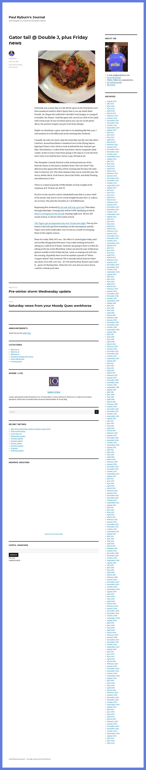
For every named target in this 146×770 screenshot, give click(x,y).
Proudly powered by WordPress (39, 759)
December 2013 (113, 467)
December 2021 (113, 236)
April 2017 (110, 371)
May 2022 (110, 224)
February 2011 (112, 548)
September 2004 (113, 734)
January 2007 (112, 666)
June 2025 (110, 135)
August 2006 (111, 678)
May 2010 (110, 570)
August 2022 (111, 217)
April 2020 (111, 284)
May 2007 (110, 657)
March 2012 (111, 517)
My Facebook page (114, 78)
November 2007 (113, 642)
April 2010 (110, 572)
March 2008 (111, 633)
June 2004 (111, 741)
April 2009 (111, 601)
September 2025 (113, 128)
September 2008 (113, 618)
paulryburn (13, 58)
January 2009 (112, 609)
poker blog (27, 333)
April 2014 (110, 457)
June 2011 (110, 539)
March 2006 (111, 690)
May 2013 (110, 484)
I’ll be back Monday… (18, 432)
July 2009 (110, 594)
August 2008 (111, 621)
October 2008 (112, 616)
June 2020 (111, 279)
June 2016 (110, 395)
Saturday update (17, 446)
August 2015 (111, 419)
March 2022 (111, 229)
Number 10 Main (53, 392)
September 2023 (113, 185)
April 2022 (111, 226)
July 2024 (110, 161)
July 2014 (110, 450)
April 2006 (111, 688)
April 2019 (110, 313)
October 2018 (112, 327)
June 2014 (110, 452)
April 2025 (111, 140)
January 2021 (112, 262)
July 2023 (110, 190)
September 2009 (113, 589)
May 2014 (110, 455)
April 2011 (110, 544)
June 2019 (110, 308)
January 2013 (112, 493)
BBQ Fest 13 (15, 354)
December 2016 (113, 380)
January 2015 (112, 435)
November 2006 (113, 671)
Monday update (17, 441)
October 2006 (112, 673)
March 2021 (111, 258)
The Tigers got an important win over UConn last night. (60, 223)
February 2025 (112, 145)
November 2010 (113, 556)
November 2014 (113, 440)
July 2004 (110, 738)
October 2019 (112, 298)
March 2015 (111, 431)
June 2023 (111, 193)
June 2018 (110, 337)
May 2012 (110, 512)
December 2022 (113, 207)
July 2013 (110, 479)
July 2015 (110, 421)
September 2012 (113, 503)
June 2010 (110, 568)
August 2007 (111, 649)
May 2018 (110, 339)
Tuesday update (17, 439)
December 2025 (113, 121)
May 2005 (110, 714)
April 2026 (111, 111)
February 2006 (112, 693)
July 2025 (110, 133)
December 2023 (113, 178)
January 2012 (112, 522)
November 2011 (112, 527)
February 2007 (112, 664)
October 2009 (112, 587)
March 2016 (111, 402)
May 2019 (110, 310)
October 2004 (112, 731)
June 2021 (110, 250)
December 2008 (113, 611)
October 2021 (112, 241)
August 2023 (111, 188)
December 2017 (112, 351)
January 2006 (112, 695)
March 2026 (111, 113)
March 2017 (111, 373)
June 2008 (111, 625)
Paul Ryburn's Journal (27, 17)
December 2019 (113, 294)
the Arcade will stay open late (71, 207)
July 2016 (110, 392)
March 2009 (111, 604)
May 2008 (111, 628)
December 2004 (113, 726)
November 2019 (112, 296)
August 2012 (111, 505)
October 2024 (112, 154)
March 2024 (111, 171)
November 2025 (113, 123)
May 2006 (111, 685)
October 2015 (112, 414)
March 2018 (111, 344)
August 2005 (111, 707)
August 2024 (111, 159)
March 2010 (111, 575)
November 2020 (113, 267)
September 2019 (113, 301)
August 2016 (111, 390)
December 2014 (113, 438)
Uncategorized (16, 362)
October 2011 (111, 529)
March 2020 (111, 286)
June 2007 (111, 654)
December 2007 (113, 640)
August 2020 (111, 274)
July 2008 (110, 623)
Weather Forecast (49, 534)
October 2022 (112, 212)
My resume (111, 85)
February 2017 (112, 375)
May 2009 (111, 599)
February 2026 (112, 116)
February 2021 (112, 260)
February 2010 (112, 577)
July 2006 (110, 681)
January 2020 (112, 291)
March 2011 (111, 546)
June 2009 (111, 597)
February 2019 (112, 318)
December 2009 (113, 582)
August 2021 (111, 246)
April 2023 (111, 197)
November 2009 (113, 584)
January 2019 (112, 320)
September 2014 (113, 445)
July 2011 (110, 536)
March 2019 (111, 315)
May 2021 (110, 253)
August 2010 (111, 563)
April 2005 (111, 717)
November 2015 (112, 411)
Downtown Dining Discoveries (22, 357)
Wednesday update (18, 436)
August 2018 (111, 332)
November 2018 (113, 325)
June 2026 (111, 106)
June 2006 (111, 683)
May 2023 (110, 195)
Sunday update (16, 444)
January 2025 (112, 147)
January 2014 (112, 464)
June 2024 (111, 164)
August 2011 (111, 534)
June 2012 (110, 510)
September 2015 (113, 416)
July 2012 (110, 508)
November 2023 (113, 181)
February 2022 (112, 231)
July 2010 (110, 565)
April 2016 (110, 399)
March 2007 (111, 661)
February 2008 (112, 635)
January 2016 (112, 407)
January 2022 (112, 234)
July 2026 (110, 104)
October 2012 (112, 500)
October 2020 (112, 270)
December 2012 (113, 496)
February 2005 (112, 721)
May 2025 (110, 137)
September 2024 (113, 157)
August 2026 (111, 101)
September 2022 (113, 214)
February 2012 (112, 520)
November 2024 (113, 152)
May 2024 (111, 166)
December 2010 (113, 553)
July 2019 (110, 306)
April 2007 (111, 659)
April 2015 (110, 428)
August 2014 (111, 447)
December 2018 (113, 322)
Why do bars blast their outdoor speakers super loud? (31, 429)
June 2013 (110, 481)
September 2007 (113, 647)
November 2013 (113, 469)
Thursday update (17, 451)
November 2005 (113, 700)
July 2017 (110, 363)
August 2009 (111, 592)
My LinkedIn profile (114, 82)
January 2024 (112, 176)
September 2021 (113, 243)
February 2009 (112, 606)
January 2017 (111, 378)
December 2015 (113, 409)
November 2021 (113, 238)
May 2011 (110, 541)
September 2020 (113, 272)
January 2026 (112, 118)
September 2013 (113, 474)
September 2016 (113, 387)
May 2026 (110, 109)
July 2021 (110, 248)
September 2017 (113, 359)
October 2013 (112, 472)
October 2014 (112, 443)
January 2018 (112, 349)
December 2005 (113, 697)
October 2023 (112, 183)
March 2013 (111, 488)
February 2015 (112, 433)
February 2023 (112, 202)
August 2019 (111, 303)
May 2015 (110, 426)
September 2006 (113, 676)
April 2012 (110, 515)
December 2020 (113, 265)
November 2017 (112, 354)
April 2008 (111, 630)
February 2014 (112, 462)
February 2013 (112, 491)
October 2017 (111, 356)
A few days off (16, 434)
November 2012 (113, 498)
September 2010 (113, 560)
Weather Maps (59, 534)
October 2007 (112, 645)
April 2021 (111, 255)
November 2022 (113, 209)
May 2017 (110, 368)
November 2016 (112, 383)
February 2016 (112, 404)
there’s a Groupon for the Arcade (49, 214)
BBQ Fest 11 (15, 350)
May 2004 (111, 743)
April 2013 (110, 486)
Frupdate (14, 448)
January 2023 (112, 205)
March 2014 (111, 459)
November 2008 (113, 613)
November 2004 (113, 729)
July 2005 (110, 709)
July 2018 (110, 334)
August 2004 (112, 736)
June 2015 (110, 423)
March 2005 (111, 719)
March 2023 (111, 200)
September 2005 (113, 705)
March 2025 (111, 142)
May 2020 (111, 282)
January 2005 (112, 724)
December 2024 (113, 149)
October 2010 (112, 558)
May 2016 (110, 397)
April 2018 (110, 342)
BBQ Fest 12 (15, 352)
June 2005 (111, 712)
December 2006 (113, 669)
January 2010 (112, 580)
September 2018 (113, 330)
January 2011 (111, 551)
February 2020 (112, 289)
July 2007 (110, 652)
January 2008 (112, 637)
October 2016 (112, 385)
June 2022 (111, 222)
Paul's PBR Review (17, 359)
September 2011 (113, 532)
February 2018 (112, 347)
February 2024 (112, 173)
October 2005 (112, 702)
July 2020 (110, 277)
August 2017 (111, 361)
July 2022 (110, 219)
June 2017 (110, 366)
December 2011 (112, 524)
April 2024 (111, 169)
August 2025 (111, 130)
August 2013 (111, 476)
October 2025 (112, 125)
